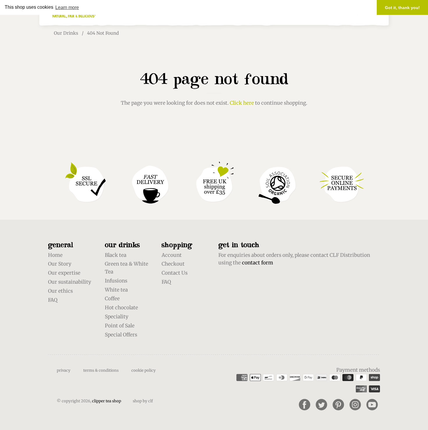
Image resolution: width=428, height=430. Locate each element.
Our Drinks (66, 33)
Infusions (116, 281)
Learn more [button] (67, 7)
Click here (242, 103)
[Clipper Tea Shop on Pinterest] (338, 404)
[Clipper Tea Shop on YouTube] (372, 404)
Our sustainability (69, 282)
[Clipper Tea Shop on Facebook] (304, 404)
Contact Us (175, 273)
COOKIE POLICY (143, 370)
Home (55, 255)
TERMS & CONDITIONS (101, 370)
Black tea (115, 255)
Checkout (173, 264)
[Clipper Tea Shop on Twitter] (321, 404)
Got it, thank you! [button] (402, 7)
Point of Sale (120, 325)
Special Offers (121, 334)
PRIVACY (63, 370)
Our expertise (64, 273)
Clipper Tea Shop (106, 401)
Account (172, 255)
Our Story (59, 264)
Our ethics (60, 291)
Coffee (112, 298)
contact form (257, 262)
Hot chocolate (121, 307)
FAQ (52, 300)
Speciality (116, 316)
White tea (116, 290)
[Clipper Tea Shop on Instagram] (355, 404)
